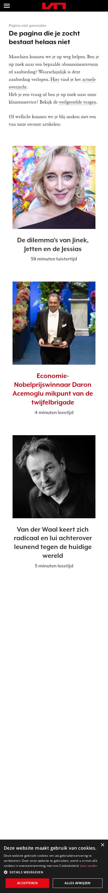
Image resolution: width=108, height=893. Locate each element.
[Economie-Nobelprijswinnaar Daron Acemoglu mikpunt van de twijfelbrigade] (54, 323)
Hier (54, 79)
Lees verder (88, 866)
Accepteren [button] (27, 883)
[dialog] (54, 866)
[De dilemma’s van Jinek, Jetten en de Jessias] (54, 187)
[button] (54, 872)
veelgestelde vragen (77, 102)
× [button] (102, 845)
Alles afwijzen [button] (78, 883)
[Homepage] (54, 6)
